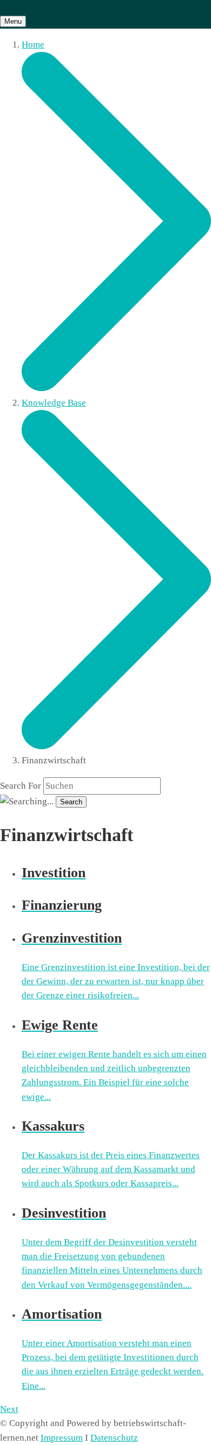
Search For (20, 786)
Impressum (62, 1438)
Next (9, 1409)
